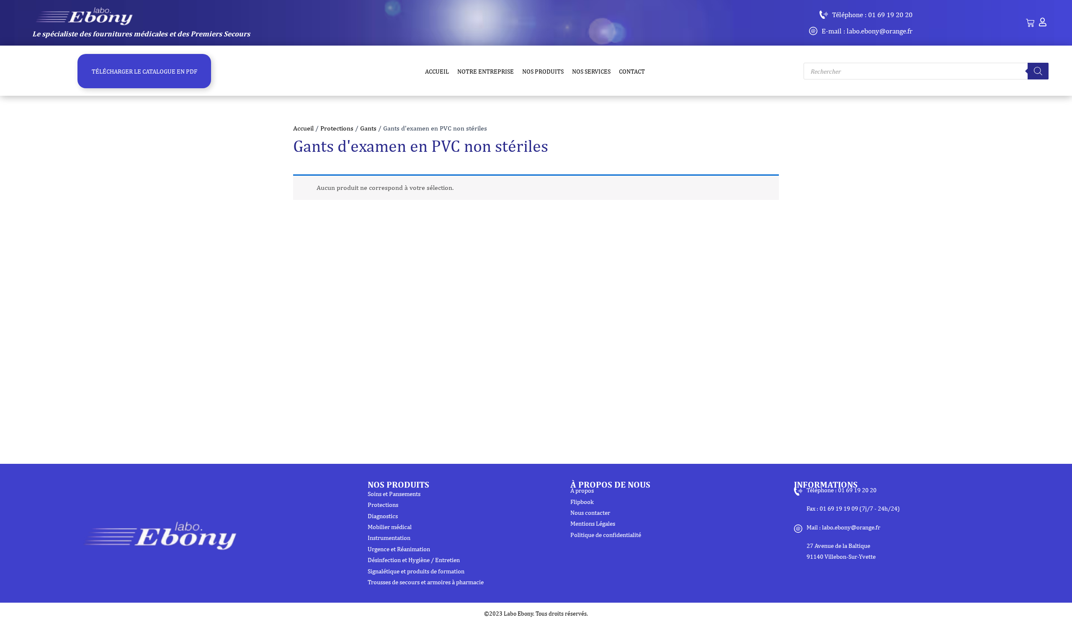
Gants (368, 128)
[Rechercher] (1038, 71)
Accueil (303, 128)
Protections (336, 128)
